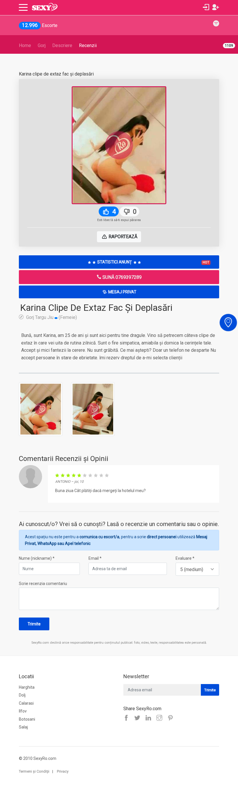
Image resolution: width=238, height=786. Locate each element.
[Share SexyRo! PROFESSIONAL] (160, 718)
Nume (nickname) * (37, 558)
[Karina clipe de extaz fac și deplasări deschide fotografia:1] (40, 408)
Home (25, 45)
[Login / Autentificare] (206, 7)
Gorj (42, 45)
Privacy (62, 771)
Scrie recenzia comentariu (43, 583)
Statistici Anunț (152, 262)
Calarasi (26, 703)
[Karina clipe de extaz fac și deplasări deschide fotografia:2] (93, 408)
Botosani (27, 719)
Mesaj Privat (121, 292)
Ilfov (23, 711)
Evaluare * (185, 558)
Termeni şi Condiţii (34, 771)
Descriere (62, 45)
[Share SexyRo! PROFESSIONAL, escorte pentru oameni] (149, 718)
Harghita (27, 687)
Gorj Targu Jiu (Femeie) (51, 317)
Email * (95, 558)
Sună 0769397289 (121, 277)
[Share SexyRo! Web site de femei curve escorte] (127, 718)
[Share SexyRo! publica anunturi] (138, 718)
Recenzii (88, 45)
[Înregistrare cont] (215, 7)
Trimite (34, 624)
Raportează (122, 236)
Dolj (22, 695)
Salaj (23, 727)
